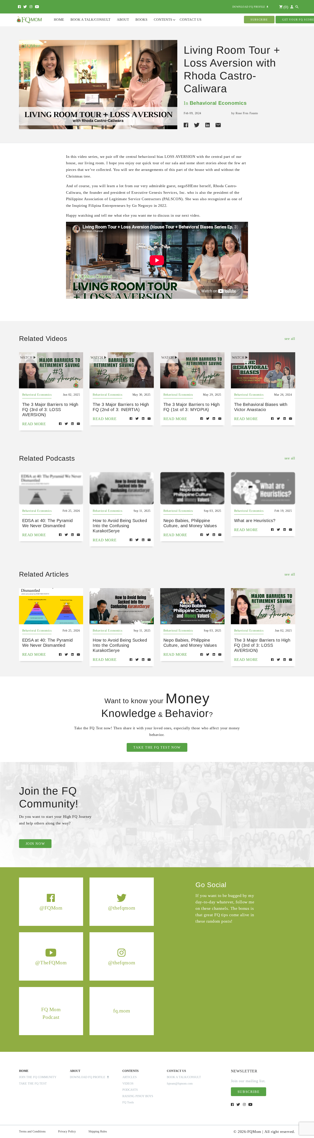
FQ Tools (128, 1102)
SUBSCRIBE (259, 19)
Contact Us (190, 19)
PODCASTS (130, 1089)
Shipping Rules (97, 1131)
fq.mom (121, 1011)
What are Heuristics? (255, 520)
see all (290, 338)
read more (34, 424)
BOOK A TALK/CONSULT (184, 1077)
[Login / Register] (291, 7)
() (285, 7)
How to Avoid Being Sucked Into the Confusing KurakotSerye (120, 525)
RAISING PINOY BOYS (137, 1096)
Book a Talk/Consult (90, 19)
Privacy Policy (67, 1131)
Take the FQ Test (33, 1083)
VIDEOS (128, 1083)
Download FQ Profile (88, 1077)
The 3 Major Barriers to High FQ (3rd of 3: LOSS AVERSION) (50, 409)
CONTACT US (176, 1071)
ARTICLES (129, 1077)
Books (141, 19)
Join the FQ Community (37, 1077)
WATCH (26, 357)
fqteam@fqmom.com (180, 1083)
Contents (163, 19)
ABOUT (75, 1071)
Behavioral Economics (218, 103)
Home (59, 19)
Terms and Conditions (32, 1131)
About (123, 19)
